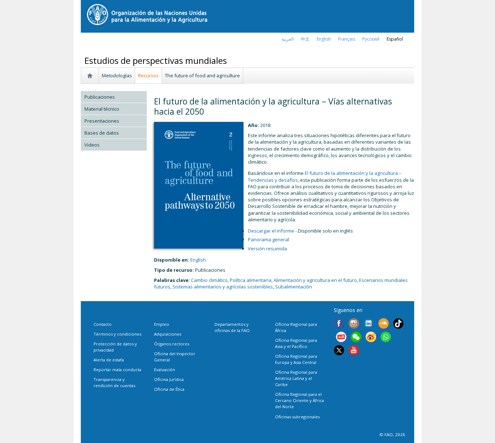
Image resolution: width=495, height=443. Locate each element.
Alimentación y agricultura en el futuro (315, 280)
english (324, 39)
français (346, 39)
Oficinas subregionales (297, 416)
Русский (370, 39)
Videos (92, 144)
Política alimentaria (250, 280)
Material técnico (101, 109)
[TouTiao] (341, 338)
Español (395, 39)
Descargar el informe (271, 230)
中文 (305, 39)
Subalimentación (293, 286)
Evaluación (164, 369)
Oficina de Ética (169, 389)
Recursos (148, 75)
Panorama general (268, 239)
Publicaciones (99, 97)
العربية (288, 39)
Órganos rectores (171, 343)
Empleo (161, 324)
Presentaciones (101, 121)
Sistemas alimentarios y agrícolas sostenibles (222, 286)
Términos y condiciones (117, 334)
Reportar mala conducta (117, 369)
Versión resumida (267, 248)
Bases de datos (101, 133)
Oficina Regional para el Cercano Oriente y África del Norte (299, 400)
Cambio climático (209, 280)
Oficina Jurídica (169, 379)
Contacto (102, 324)
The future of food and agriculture (202, 75)
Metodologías (117, 75)
